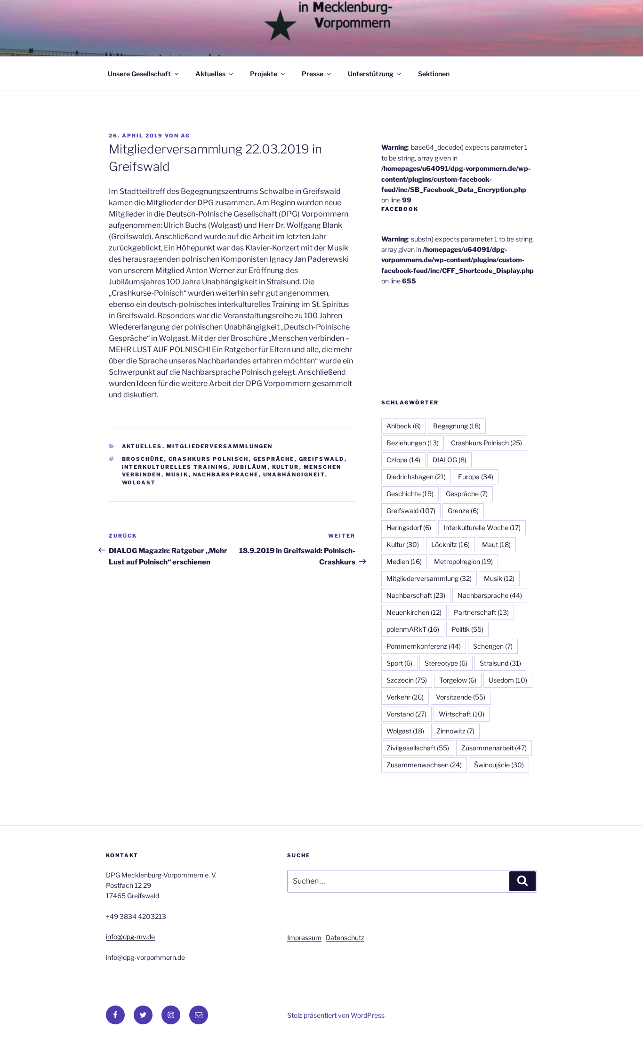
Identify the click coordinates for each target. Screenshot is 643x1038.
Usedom (508, 680)
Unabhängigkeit (294, 474)
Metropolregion (463, 561)
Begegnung (457, 426)
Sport (399, 663)
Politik (467, 629)
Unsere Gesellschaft (139, 74)
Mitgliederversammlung (429, 578)
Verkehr (405, 697)
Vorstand (406, 714)
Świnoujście (499, 765)
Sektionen (434, 74)
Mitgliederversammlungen (220, 446)
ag (185, 135)
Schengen (493, 646)
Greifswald (322, 459)
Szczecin (406, 680)
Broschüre (143, 459)
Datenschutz (345, 937)
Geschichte (410, 494)
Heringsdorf (408, 527)
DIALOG (449, 460)
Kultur (285, 467)
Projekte (263, 74)
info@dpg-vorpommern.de (145, 957)
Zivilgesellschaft (417, 748)
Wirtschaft (461, 714)
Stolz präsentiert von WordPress (336, 1015)
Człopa (403, 460)
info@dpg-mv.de (130, 937)
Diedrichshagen (416, 477)
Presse (312, 74)
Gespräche (274, 459)
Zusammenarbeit (494, 748)
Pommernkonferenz (423, 646)
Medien (404, 561)
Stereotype (446, 663)
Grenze (463, 511)
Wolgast (139, 482)
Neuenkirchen (414, 612)
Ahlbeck (403, 426)
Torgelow (457, 680)
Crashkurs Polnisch (209, 459)
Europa (475, 477)
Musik (177, 474)
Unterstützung (371, 74)
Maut (496, 544)
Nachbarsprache (226, 474)
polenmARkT (412, 629)
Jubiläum (250, 467)
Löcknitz (450, 544)
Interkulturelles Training (175, 467)
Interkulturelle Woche (482, 527)
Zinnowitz (455, 731)
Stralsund (500, 663)
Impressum (304, 937)
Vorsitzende (460, 697)
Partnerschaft (481, 612)
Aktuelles (210, 74)
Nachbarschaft (415, 595)
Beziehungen (412, 443)
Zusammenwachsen (424, 765)
